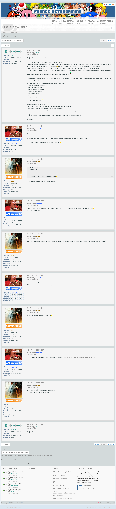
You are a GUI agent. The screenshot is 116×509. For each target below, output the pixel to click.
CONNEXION (92, 21)
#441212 (30, 236)
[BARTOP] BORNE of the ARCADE (19, 478)
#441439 (30, 427)
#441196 (30, 53)
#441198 (30, 129)
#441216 (30, 311)
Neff (12, 55)
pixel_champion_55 (15, 485)
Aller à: (3, 450)
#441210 (30, 161)
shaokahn (14, 143)
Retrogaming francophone (61, 488)
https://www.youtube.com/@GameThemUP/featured (79, 357)
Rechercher (20, 40)
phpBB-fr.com (17, 507)
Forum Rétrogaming (59, 475)
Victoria (13, 429)
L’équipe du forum (59, 485)
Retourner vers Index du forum (43, 456)
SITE (53, 21)
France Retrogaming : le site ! (62, 472)
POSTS (69, 21)
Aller (26, 452)
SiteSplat (105, 503)
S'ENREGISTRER (106, 21)
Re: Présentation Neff (35, 126)
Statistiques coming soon (61, 492)
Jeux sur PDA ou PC (15, 484)
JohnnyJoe (13, 491)
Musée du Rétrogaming (60, 478)
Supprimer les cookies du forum (63, 498)
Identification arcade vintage (18, 472)
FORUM (61, 21)
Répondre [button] (6, 45)
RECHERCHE (80, 21)
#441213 (30, 278)
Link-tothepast (58, 495)
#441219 (30, 352)
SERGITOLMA (14, 473)
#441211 (30, 203)
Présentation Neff (10, 36)
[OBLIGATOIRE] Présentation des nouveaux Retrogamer (26, 490)
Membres (57, 482)
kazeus (13, 181)
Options (97, 444)
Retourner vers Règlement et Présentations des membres (17, 456)
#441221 (30, 385)
